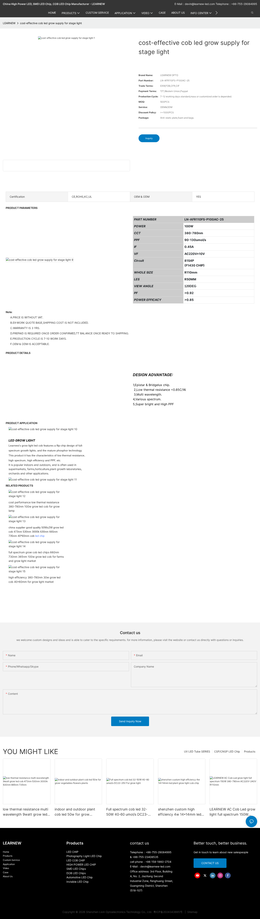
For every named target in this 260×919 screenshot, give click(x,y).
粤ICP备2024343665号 (168, 911)
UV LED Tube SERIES (197, 751)
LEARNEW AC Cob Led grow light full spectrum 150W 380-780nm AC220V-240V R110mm (232, 812)
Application (9, 864)
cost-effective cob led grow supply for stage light (51, 23)
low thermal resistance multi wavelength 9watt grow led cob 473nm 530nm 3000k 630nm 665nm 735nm (25, 812)
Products (249, 751)
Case (5, 872)
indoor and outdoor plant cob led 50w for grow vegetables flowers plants (75, 812)
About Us (8, 876)
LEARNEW (9, 23)
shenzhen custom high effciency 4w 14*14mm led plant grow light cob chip (179, 812)
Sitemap (192, 911)
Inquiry (149, 138)
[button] (216, 12)
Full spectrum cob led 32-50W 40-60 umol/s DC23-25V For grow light (127, 812)
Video (6, 868)
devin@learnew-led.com (200, 4)
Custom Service (11, 860)
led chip (40, 535)
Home (6, 851)
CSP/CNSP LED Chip (227, 751)
